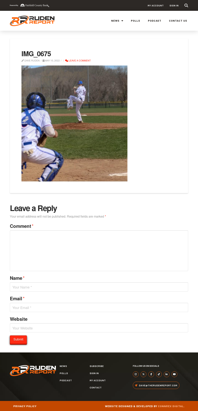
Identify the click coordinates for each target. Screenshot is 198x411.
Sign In (174, 5)
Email (17, 298)
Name (17, 277)
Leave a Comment (79, 60)
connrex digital (171, 406)
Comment (21, 225)
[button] (186, 5)
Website (18, 319)
